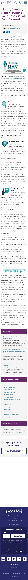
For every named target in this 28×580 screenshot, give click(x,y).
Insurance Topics (8, 397)
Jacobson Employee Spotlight (12, 399)
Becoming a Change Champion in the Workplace (13, 337)
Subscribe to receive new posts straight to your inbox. (14, 451)
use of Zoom (17, 42)
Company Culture (9, 390)
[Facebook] (9, 32)
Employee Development (10, 392)
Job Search (7, 402)
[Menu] (25, 2)
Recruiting (7, 417)
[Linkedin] (7, 32)
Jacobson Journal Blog (15, 432)
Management (7, 409)
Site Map (14, 570)
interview (16, 167)
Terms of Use (14, 567)
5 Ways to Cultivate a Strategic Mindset (12, 364)
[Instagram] (19, 559)
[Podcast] (25, 559)
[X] (4, 32)
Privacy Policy (19, 551)
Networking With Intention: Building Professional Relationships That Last (14, 351)
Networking (7, 412)
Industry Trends (8, 394)
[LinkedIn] (3, 559)
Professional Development (11, 414)
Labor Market (7, 404)
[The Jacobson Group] (6, 2)
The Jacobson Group (14, 28)
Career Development (10, 387)
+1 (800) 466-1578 (20, 2)
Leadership (7, 407)
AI (4, 385)
